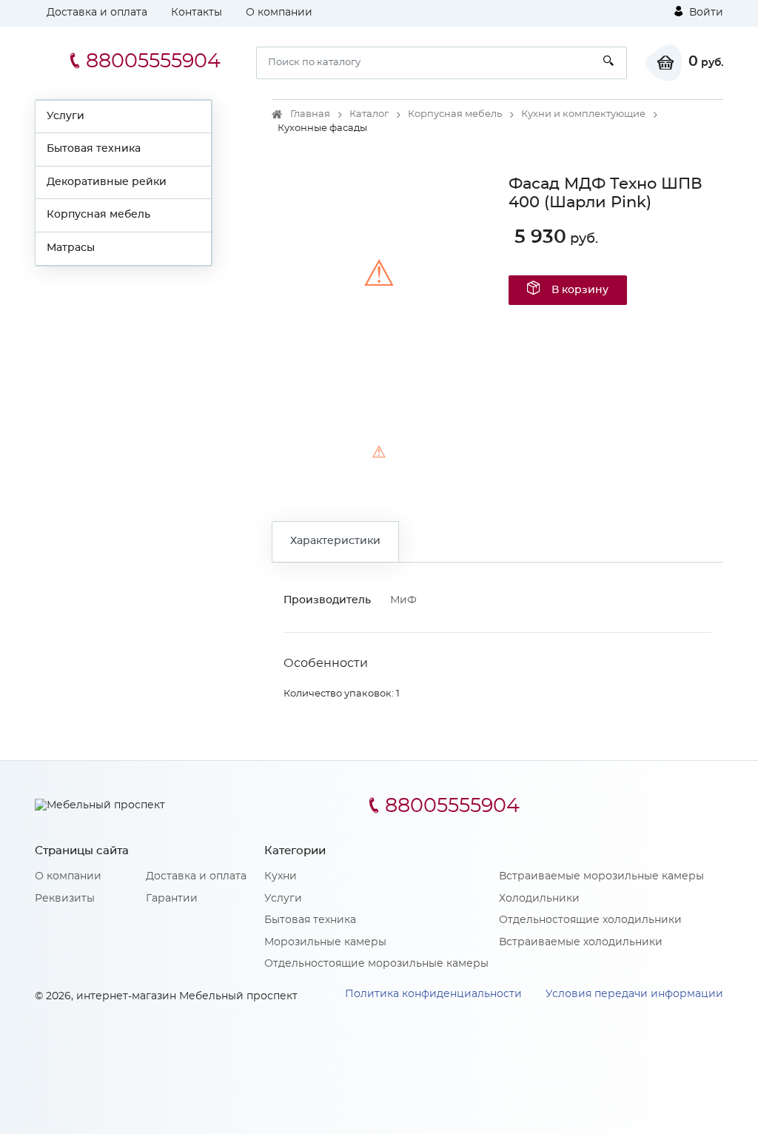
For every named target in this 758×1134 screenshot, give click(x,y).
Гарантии (172, 898)
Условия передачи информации (634, 994)
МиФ (403, 600)
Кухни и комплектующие (583, 114)
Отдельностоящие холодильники (590, 920)
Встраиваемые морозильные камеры (601, 876)
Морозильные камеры (325, 942)
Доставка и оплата (97, 12)
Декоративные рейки (107, 182)
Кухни (280, 876)
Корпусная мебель (98, 214)
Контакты (196, 12)
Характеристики (335, 541)
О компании (279, 12)
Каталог (369, 114)
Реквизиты (65, 898)
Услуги (65, 116)
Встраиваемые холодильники (581, 942)
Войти (704, 12)
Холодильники (539, 898)
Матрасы (71, 248)
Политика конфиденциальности (433, 994)
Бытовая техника (94, 149)
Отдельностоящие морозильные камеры (376, 964)
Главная (310, 114)
